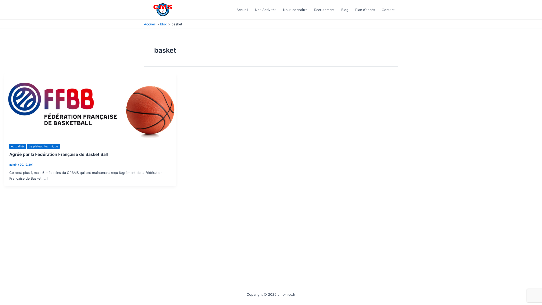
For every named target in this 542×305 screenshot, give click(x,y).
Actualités (18, 146)
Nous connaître (295, 10)
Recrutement (324, 10)
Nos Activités (265, 10)
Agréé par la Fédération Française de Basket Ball (58, 154)
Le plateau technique (43, 146)
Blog (344, 10)
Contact (388, 10)
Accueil (242, 10)
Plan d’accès (365, 10)
